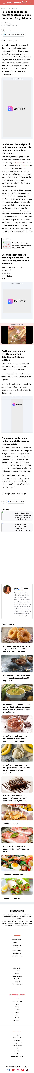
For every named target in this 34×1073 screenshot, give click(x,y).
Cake (17, 999)
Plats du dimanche (17, 976)
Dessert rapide (17, 953)
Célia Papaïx (7, 23)
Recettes (14, 8)
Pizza (17, 1007)
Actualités (17, 1054)
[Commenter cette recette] (8, 30)
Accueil (3, 8)
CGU (17, 1048)
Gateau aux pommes (17, 956)
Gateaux (17, 1009)
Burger (17, 1004)
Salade (17, 1015)
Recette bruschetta (17, 950)
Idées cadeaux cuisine (17, 1056)
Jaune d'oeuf (17, 971)
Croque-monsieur (17, 1001)
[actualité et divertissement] (17, 912)
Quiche (17, 1012)
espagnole (19, 162)
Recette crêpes (17, 1020)
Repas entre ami (17, 948)
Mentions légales (17, 1046)
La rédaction (17, 1040)
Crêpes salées (17, 945)
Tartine (17, 1018)
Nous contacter (17, 1037)
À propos (17, 1035)
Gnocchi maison (17, 968)
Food (8, 8)
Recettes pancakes (17, 984)
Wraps (17, 973)
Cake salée (17, 981)
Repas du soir (17, 942)
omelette (25, 165)
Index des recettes (17, 940)
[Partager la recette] (3, 30)
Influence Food (17, 1051)
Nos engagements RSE (17, 1043)
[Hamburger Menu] (4, 3)
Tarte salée (17, 979)
